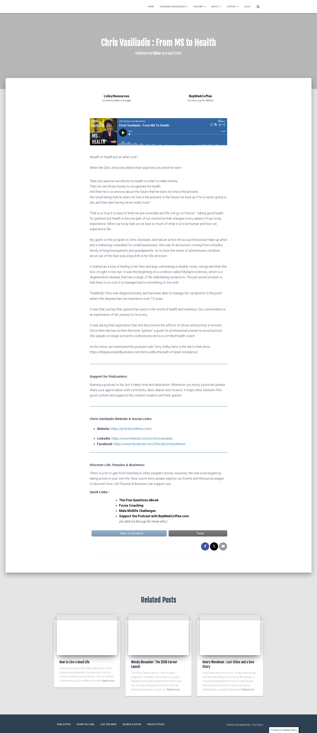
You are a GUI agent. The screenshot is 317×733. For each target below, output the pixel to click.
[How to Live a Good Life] (87, 634)
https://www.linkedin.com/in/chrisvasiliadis (142, 438)
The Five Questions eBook (138, 500)
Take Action (64, 724)
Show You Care (85, 724)
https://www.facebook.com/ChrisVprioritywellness (149, 444)
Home (151, 6)
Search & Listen (132, 724)
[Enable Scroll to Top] (309, 725)
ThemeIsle (257, 724)
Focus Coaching (131, 505)
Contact (232, 6)
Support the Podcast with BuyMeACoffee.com (154, 516)
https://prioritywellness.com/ (131, 429)
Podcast (199, 6)
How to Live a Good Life (74, 662)
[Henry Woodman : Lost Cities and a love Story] (230, 634)
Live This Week (108, 724)
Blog (247, 6)
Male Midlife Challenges (137, 511)
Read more (108, 680)
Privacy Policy (156, 724)
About (215, 6)
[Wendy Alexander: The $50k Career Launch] (158, 634)
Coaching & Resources (173, 6)
